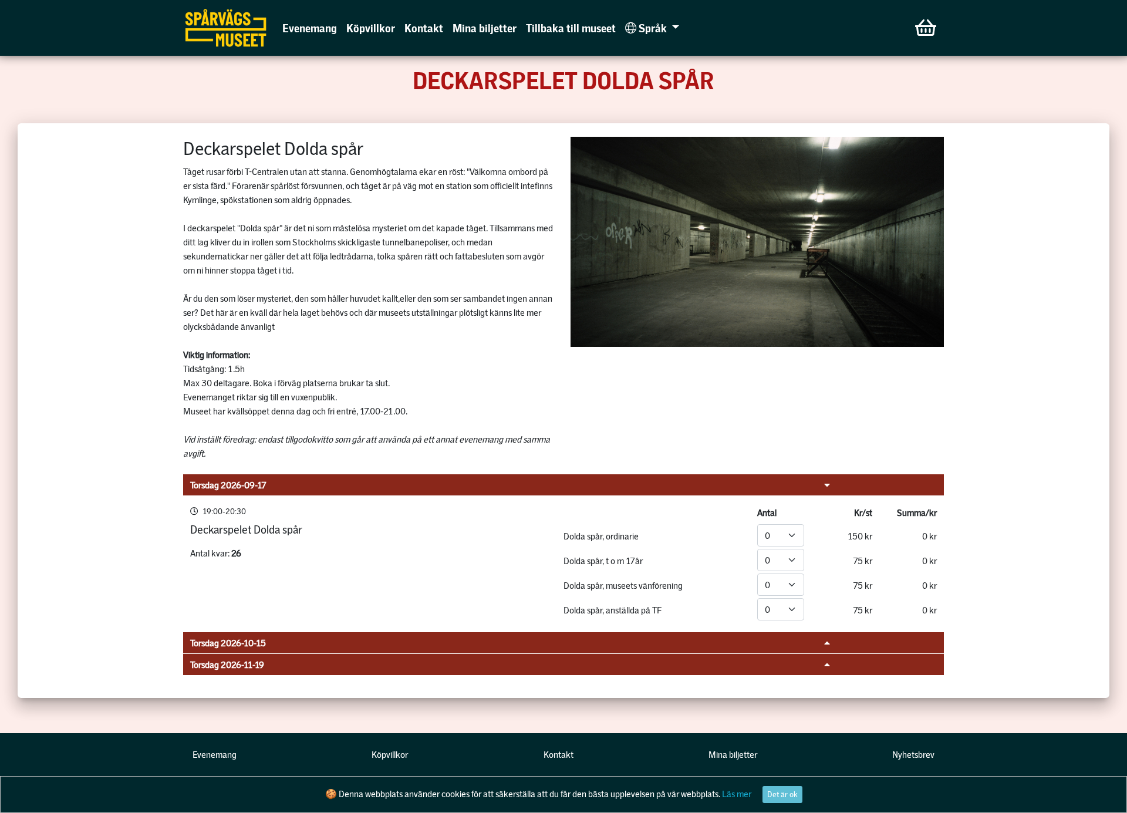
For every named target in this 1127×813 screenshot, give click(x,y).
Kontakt (423, 28)
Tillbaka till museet (571, 28)
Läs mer (736, 793)
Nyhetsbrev (913, 754)
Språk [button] (652, 28)
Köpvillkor (370, 28)
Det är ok (782, 794)
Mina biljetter (485, 28)
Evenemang (309, 28)
